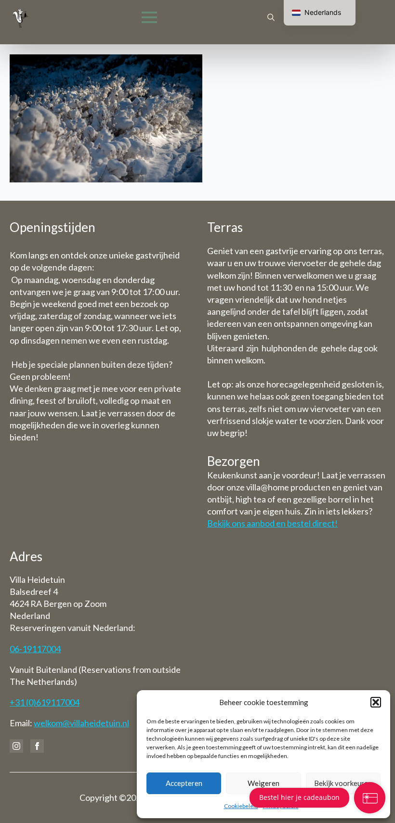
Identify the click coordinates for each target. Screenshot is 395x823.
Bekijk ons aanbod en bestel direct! (272, 523)
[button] (376, 702)
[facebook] (37, 746)
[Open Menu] (149, 17)
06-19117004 (35, 648)
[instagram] (16, 746)
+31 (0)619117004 (44, 702)
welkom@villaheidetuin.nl (81, 723)
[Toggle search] (270, 17)
